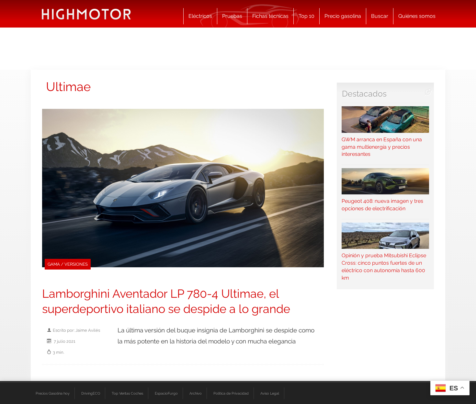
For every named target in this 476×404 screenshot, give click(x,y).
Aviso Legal (269, 393)
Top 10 (306, 16)
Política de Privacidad (231, 393)
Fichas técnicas (270, 16)
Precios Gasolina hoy (53, 393)
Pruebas (232, 16)
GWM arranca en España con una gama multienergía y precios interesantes (382, 146)
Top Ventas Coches (127, 393)
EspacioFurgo (166, 393)
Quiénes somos (417, 16)
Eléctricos (200, 16)
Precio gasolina (342, 16)
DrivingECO (90, 393)
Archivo (195, 393)
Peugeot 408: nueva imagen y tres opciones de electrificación (382, 205)
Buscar (379, 16)
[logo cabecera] (86, 13)
